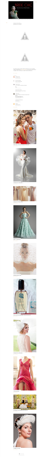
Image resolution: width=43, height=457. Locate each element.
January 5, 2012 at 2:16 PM (17, 82)
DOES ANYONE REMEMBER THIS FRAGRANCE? (22, 315)
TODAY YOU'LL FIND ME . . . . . (18, 182)
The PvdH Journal (17, 80)
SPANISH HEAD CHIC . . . (17, 275)
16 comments (16, 392)
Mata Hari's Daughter (23, 69)
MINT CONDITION (16, 239)
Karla (16, 103)
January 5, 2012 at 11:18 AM (18, 78)
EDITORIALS (22, 19)
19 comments (16, 276)
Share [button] (6, 22)
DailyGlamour (17, 76)
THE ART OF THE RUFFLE (18, 201)
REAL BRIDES (19, 19)
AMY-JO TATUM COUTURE (13, 19)
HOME (9, 19)
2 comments (16, 316)
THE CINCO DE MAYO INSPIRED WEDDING (21, 144)
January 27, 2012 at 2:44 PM (18, 105)
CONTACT (27, 19)
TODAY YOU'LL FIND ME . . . (18, 353)
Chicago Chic (17, 84)
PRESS (25, 19)
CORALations (16, 391)
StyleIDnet (16, 93)
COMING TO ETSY (16, 448)
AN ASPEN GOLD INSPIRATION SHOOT (20, 410)
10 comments (16, 354)
